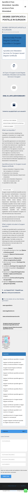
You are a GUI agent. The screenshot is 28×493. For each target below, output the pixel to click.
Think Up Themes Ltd (12, 485)
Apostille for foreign (9, 120)
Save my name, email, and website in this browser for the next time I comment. (14, 471)
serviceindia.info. (13, 490)
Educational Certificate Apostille (13, 123)
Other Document (8, 126)
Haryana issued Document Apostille (11, 32)
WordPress (23, 485)
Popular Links (7, 190)
